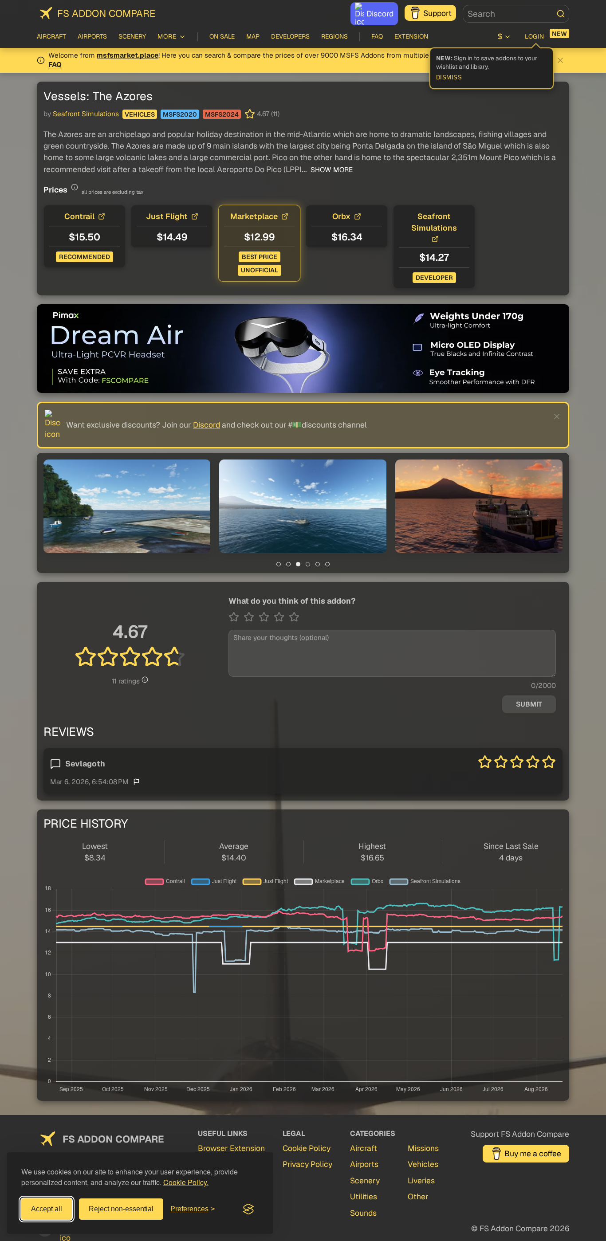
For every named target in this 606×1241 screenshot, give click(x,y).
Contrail (79, 216)
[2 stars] (251, 617)
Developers (290, 36)
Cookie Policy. (186, 1182)
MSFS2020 (180, 114)
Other (418, 1196)
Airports (92, 36)
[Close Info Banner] (560, 60)
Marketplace (254, 216)
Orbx (341, 216)
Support (437, 13)
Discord (380, 13)
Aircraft (51, 36)
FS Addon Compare (106, 13)
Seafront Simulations (86, 114)
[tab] (278, 564)
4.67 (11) (268, 114)
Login (534, 36)
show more (331, 169)
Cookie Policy (307, 1148)
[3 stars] (266, 617)
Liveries (421, 1180)
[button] (127, 506)
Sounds (363, 1213)
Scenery (132, 36)
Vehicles (140, 114)
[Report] (136, 781)
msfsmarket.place (127, 55)
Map (253, 36)
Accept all (46, 1209)
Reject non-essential (121, 1209)
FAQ (377, 36)
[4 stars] (281, 617)
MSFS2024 (222, 114)
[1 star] (236, 617)
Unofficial (259, 270)
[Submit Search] (560, 14)
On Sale (222, 36)
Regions (334, 36)
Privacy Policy (307, 1164)
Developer (434, 278)
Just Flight (167, 216)
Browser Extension (231, 1148)
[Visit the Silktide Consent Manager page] (248, 1209)
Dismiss (449, 78)
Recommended (84, 257)
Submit (529, 704)
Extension (411, 36)
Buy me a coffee (532, 1153)
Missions (423, 1148)
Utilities (363, 1196)
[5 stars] (294, 617)
